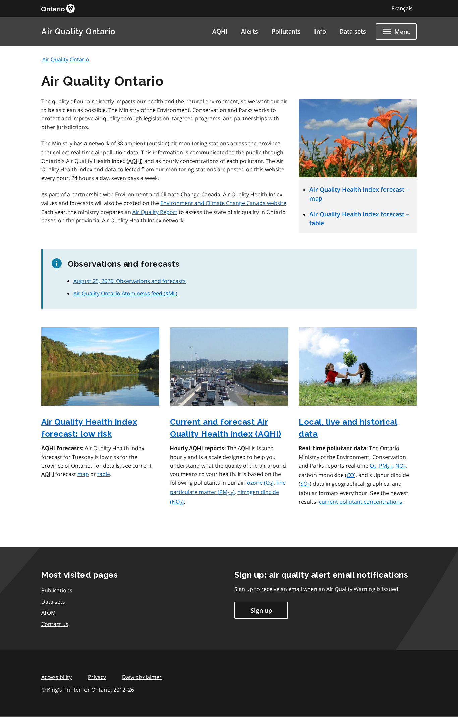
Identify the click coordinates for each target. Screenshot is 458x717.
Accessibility (56, 677)
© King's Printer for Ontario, (87, 689)
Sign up (261, 610)
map (83, 474)
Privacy (97, 677)
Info (320, 31)
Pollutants (286, 31)
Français (402, 8)
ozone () (260, 482)
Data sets (352, 31)
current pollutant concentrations (360, 501)
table (103, 474)
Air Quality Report (154, 212)
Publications (56, 590)
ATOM (48, 612)
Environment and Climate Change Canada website (223, 203)
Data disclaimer (142, 677)
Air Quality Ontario (78, 31)
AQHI (220, 31)
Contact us (54, 624)
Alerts (249, 31)
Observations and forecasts (129, 281)
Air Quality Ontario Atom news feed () (125, 293)
